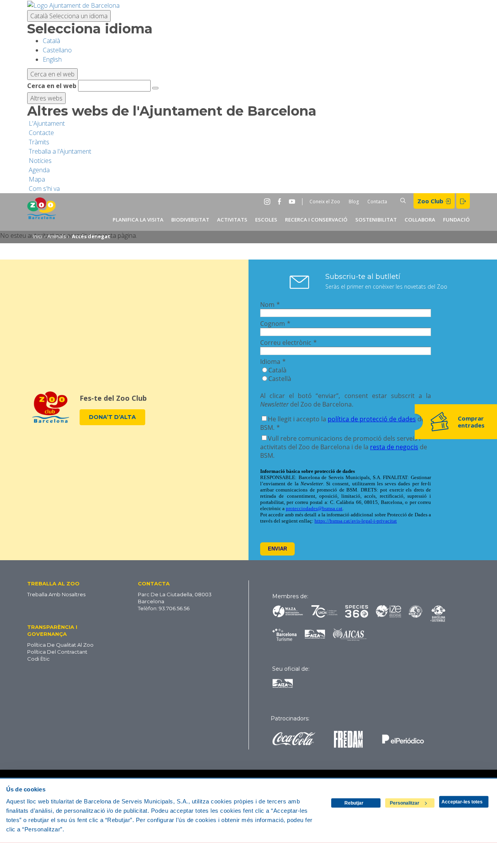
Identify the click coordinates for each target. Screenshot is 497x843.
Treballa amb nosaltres (56, 594)
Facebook (281, 201)
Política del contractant (57, 652)
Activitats (232, 219)
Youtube (293, 201)
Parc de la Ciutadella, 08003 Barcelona (175, 597)
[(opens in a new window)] (73, 4)
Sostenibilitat (376, 219)
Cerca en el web (51, 85)
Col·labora (420, 219)
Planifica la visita (138, 219)
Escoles (266, 219)
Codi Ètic (38, 659)
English (52, 59)
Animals (56, 236)
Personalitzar (404, 803)
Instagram (268, 201)
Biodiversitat (190, 219)
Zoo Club (431, 201)
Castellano (57, 50)
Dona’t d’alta (112, 417)
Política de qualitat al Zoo (60, 645)
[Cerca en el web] (155, 88)
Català (69, 16)
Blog (354, 201)
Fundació (456, 219)
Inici (37, 236)
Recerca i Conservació (316, 219)
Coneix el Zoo (324, 201)
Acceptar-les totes (462, 802)
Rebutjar (353, 803)
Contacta (377, 201)
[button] (68, 583)
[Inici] (41, 212)
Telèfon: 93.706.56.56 (163, 608)
